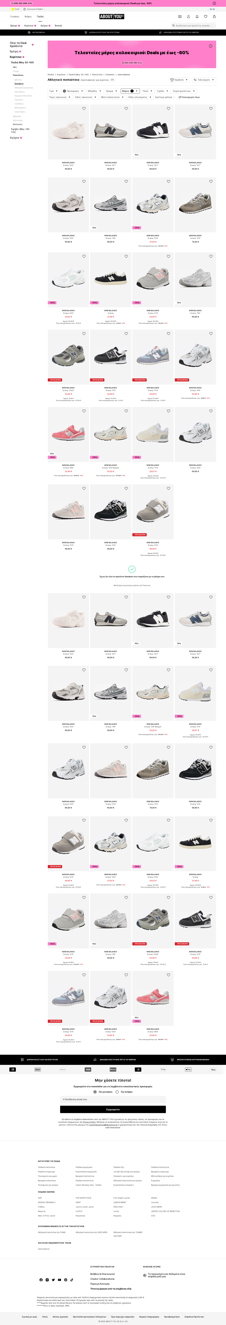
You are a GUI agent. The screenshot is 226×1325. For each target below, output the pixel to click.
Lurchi (116, 1211)
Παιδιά (40, 16)
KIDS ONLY (118, 1207)
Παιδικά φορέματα (84, 1167)
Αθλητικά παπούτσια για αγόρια (127, 1180)
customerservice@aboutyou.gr (103, 1125)
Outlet (17, 9)
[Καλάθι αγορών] (214, 16)
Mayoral (41, 1211)
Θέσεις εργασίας (60, 1317)
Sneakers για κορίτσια (123, 1176)
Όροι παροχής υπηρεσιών (122, 1317)
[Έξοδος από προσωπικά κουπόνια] (180, 16)
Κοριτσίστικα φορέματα (86, 1172)
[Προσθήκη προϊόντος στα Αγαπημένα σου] (84, 108)
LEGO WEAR (156, 1207)
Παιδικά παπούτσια (46, 1167)
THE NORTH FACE (83, 1198)
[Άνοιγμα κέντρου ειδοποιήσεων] (197, 16)
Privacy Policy (89, 1122)
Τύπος (45, 1317)
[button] (179, 79)
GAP (40, 1198)
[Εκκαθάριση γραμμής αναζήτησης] (213, 25)
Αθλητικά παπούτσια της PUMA (51, 1232)
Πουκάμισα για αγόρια (48, 1185)
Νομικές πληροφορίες (149, 1317)
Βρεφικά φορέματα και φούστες (165, 1185)
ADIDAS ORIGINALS (46, 1202)
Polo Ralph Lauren (121, 1198)
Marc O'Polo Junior (46, 1216)
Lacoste (155, 1202)
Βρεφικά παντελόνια (85, 1176)
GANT (78, 1202)
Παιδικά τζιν (118, 1167)
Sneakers (110, 74)
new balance (124, 74)
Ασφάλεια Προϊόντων (194, 1317)
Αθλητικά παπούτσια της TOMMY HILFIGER (128, 1234)
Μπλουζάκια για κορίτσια (162, 1176)
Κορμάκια (155, 1180)
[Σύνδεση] (188, 16)
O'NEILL (41, 1207)
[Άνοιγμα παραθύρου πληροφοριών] (214, 3)
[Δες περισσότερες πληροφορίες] (68, 173)
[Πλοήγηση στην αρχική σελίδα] (55, 1268)
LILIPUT (79, 1211)
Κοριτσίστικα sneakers (123, 1185)
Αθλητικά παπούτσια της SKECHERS (91, 1232)
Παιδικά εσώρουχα (46, 1172)
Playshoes (80, 1216)
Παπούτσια (97, 74)
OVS (153, 1216)
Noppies (117, 1216)
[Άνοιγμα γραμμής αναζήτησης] (173, 25)
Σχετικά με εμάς (29, 1317)
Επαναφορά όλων (191, 97)
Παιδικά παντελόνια (160, 1167)
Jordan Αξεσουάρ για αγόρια (126, 1172)
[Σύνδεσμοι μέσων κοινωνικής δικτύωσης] (41, 1280)
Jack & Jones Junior (85, 1207)
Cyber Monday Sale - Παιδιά (88, 1185)
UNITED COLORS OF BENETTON (165, 1211)
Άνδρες (28, 16)
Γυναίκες (14, 16)
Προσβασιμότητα (172, 1317)
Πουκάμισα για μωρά (47, 1176)
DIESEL (154, 1198)
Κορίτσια (61, 74)
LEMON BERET (119, 1202)
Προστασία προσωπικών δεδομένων (89, 1317)
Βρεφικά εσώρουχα (160, 1172)
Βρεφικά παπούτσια (47, 1180)
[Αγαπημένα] (206, 16)
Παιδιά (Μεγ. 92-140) (79, 74)
